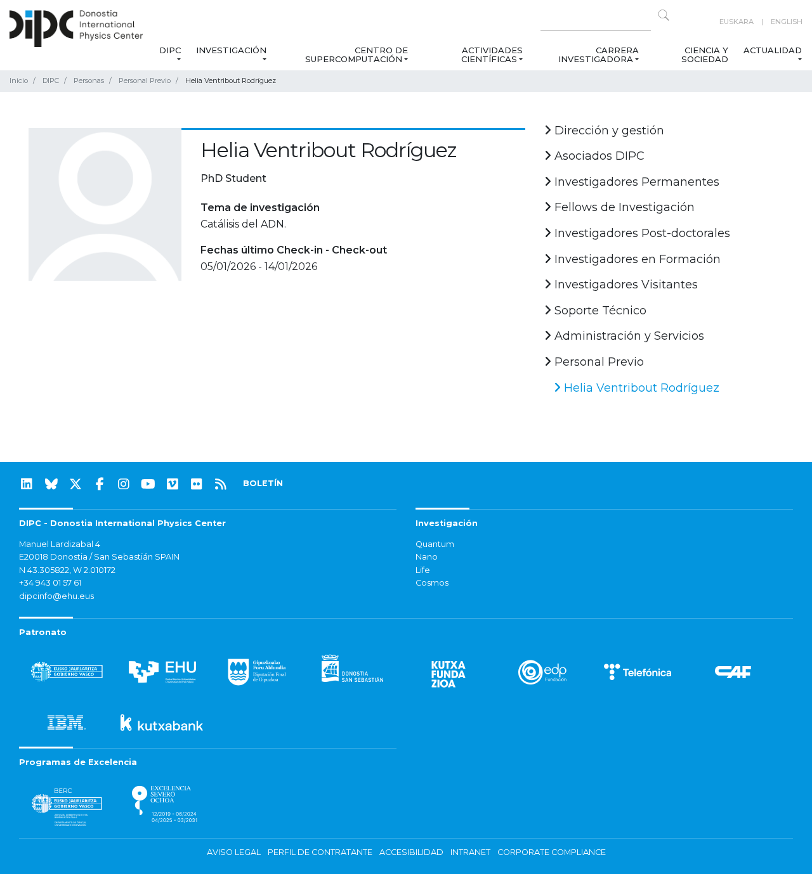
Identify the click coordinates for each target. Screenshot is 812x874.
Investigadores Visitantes (624, 285)
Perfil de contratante (320, 852)
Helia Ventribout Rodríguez (640, 388)
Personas (89, 80)
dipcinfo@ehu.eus (56, 596)
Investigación (231, 50)
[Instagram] (123, 484)
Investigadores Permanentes (635, 182)
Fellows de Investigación (623, 207)
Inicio (19, 80)
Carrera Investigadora (598, 54)
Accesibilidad (411, 852)
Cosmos (432, 583)
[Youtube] (148, 484)
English (786, 21)
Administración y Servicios (627, 336)
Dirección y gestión (607, 131)
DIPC (170, 50)
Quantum (435, 544)
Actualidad (772, 50)
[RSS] (220, 484)
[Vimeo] (172, 484)
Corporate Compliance (551, 852)
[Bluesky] (51, 484)
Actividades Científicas (492, 54)
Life (423, 570)
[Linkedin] (26, 484)
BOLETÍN (263, 483)
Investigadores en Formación (636, 259)
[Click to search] (663, 15)
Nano (427, 557)
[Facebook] (99, 484)
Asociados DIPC (598, 156)
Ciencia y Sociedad (704, 54)
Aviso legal (234, 852)
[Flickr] (196, 484)
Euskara (736, 21)
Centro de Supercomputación (356, 54)
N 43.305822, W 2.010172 (67, 570)
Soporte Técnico (598, 311)
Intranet (470, 852)
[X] (75, 484)
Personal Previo (145, 80)
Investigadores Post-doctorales (640, 233)
